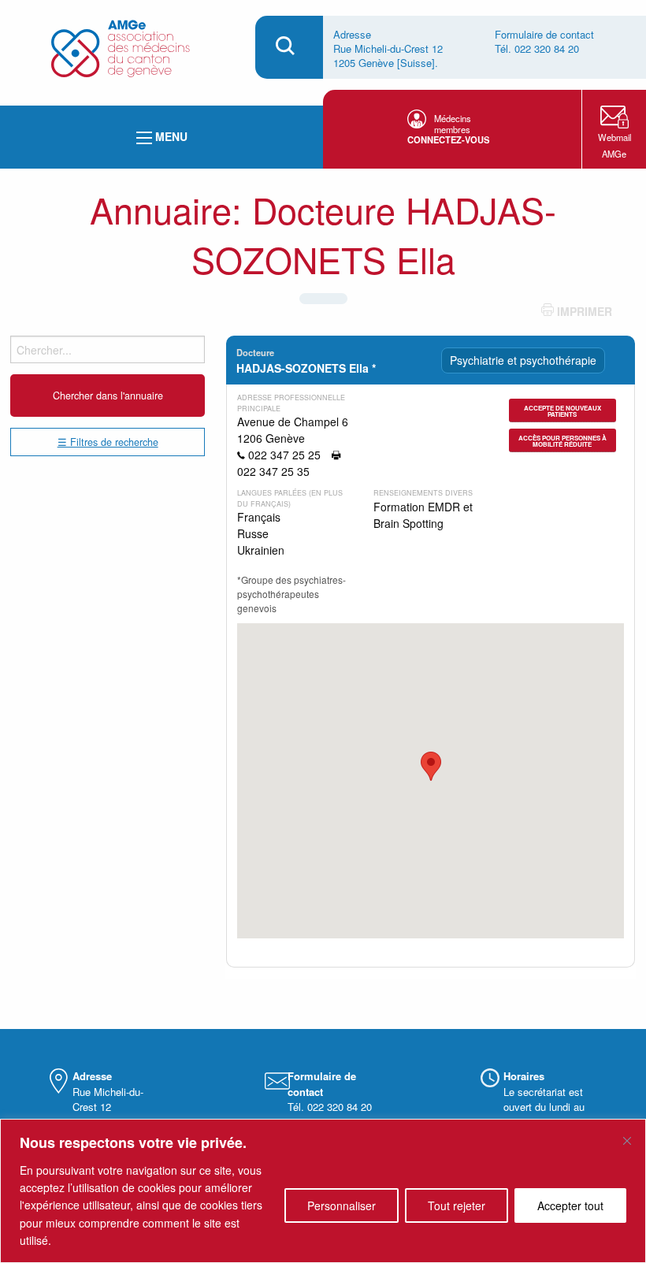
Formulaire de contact (544, 34)
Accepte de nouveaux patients (562, 410)
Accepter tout (570, 1205)
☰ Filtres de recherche (108, 442)
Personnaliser (341, 1205)
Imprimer (583, 311)
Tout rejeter (456, 1205)
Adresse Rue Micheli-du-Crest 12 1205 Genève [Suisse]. (388, 48)
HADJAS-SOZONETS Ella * (306, 368)
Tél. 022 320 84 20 (537, 48)
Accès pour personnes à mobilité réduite (562, 440)
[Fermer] (627, 1141)
